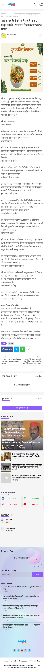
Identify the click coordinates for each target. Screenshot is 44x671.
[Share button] (28, 349)
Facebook (8, 350)
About (13, 661)
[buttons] (14, 650)
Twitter (16, 349)
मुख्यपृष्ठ (3, 14)
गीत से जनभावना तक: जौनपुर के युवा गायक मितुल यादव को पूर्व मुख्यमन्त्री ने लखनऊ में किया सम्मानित (27, 466)
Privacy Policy (35, 661)
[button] (34, 4)
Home (6, 661)
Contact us (23, 661)
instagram (13, 504)
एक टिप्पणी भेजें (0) (22, 408)
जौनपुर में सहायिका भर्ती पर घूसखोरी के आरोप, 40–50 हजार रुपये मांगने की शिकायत (21, 626)
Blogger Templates (18, 665)
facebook (13, 498)
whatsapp (35, 498)
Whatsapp (22, 349)
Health (10, 14)
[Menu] (3, 4)
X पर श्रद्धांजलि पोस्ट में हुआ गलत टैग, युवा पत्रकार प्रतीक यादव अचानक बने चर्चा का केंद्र (26, 455)
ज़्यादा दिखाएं (38, 376)
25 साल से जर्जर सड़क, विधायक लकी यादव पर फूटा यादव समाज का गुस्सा (22, 588)
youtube (34, 504)
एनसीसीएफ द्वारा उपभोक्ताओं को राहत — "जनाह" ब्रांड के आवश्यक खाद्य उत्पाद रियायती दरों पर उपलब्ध (27, 477)
